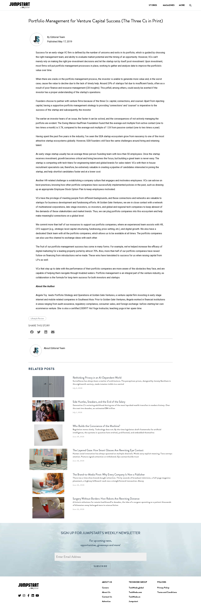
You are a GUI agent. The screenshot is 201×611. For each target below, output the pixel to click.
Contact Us (107, 596)
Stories (153, 5)
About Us (106, 592)
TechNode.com (135, 592)
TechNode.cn (134, 596)
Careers (105, 587)
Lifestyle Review (37, 318)
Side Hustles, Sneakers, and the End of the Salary (99, 402)
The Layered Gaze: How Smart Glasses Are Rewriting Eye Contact (108, 450)
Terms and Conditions (167, 592)
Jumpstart (133, 601)
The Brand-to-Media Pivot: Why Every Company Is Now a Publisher (109, 474)
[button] (194, 601)
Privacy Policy (163, 587)
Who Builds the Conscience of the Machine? (96, 426)
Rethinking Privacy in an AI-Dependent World (97, 378)
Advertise (106, 601)
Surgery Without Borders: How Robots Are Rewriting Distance (106, 499)
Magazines (169, 5)
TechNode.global (136, 587)
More (182, 5)
